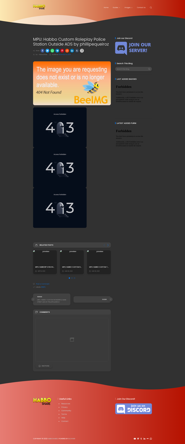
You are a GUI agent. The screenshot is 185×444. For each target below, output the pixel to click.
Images (128, 7)
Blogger (71, 439)
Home (106, 7)
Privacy (64, 407)
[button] (42, 51)
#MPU (43, 287)
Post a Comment (42, 284)
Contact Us (141, 7)
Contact (64, 421)
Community (66, 410)
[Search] (151, 7)
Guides (115, 7)
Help (63, 417)
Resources (65, 403)
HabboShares (53, 439)
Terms (64, 414)
